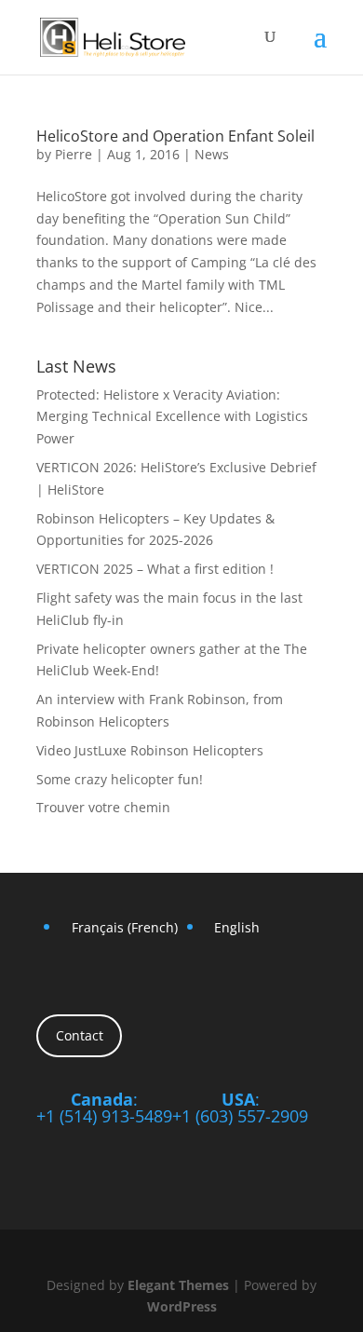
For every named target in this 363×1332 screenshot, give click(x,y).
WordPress (182, 1306)
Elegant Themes (178, 1285)
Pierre (73, 154)
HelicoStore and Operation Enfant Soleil (175, 136)
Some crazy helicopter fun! (119, 779)
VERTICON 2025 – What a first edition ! (155, 569)
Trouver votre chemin (103, 807)
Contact (79, 1035)
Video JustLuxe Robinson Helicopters (149, 750)
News (212, 154)
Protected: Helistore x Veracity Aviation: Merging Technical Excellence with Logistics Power (172, 417)
